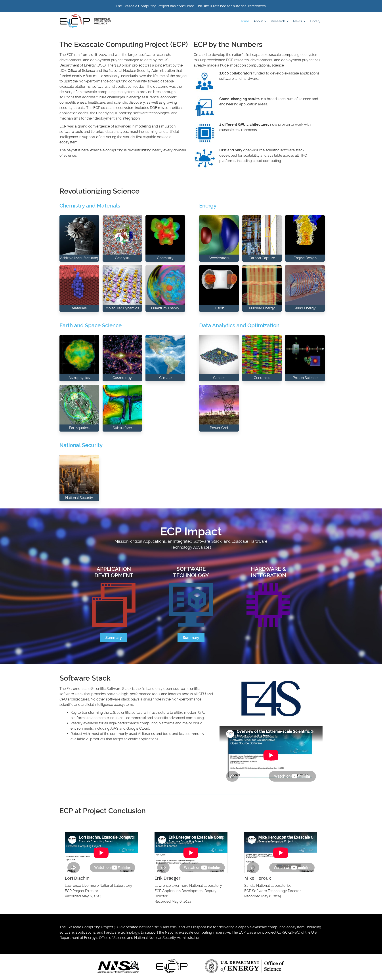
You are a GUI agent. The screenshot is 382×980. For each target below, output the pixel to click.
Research (278, 21)
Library (315, 21)
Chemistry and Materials (89, 206)
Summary (113, 638)
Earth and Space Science (90, 325)
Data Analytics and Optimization (239, 325)
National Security (81, 445)
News (298, 21)
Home (244, 21)
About (259, 21)
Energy (207, 206)
